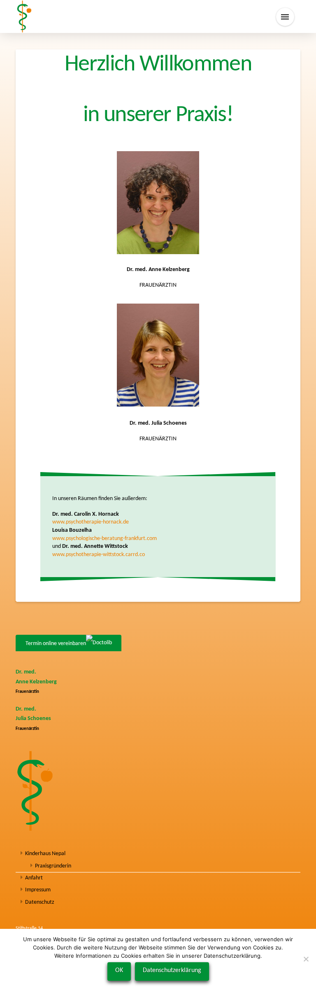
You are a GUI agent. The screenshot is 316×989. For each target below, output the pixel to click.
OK (119, 970)
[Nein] (306, 959)
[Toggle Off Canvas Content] (285, 17)
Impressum (38, 890)
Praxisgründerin (53, 866)
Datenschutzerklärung (172, 970)
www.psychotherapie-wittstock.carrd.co (98, 555)
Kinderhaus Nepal (45, 854)
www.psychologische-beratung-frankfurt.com (104, 538)
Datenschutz (39, 902)
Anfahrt (34, 878)
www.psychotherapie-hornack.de (90, 522)
